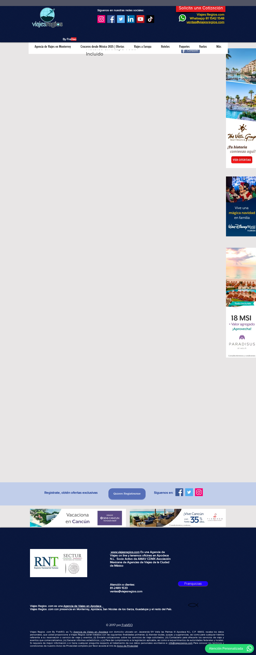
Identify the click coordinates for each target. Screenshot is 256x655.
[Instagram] (101, 19)
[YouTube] (140, 19)
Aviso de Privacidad (127, 645)
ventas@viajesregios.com (126, 591)
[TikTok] (150, 19)
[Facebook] (111, 19)
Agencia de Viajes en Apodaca (83, 605)
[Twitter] (121, 19)
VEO (129, 625)
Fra (123, 625)
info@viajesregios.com (181, 643)
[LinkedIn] (131, 19)
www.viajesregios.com (125, 552)
